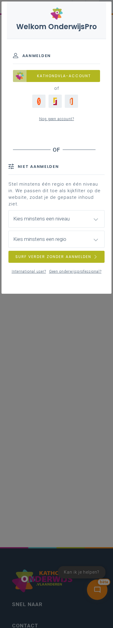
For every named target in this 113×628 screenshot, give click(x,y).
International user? (29, 271)
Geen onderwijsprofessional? (75, 271)
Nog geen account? (56, 119)
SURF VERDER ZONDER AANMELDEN (53, 256)
